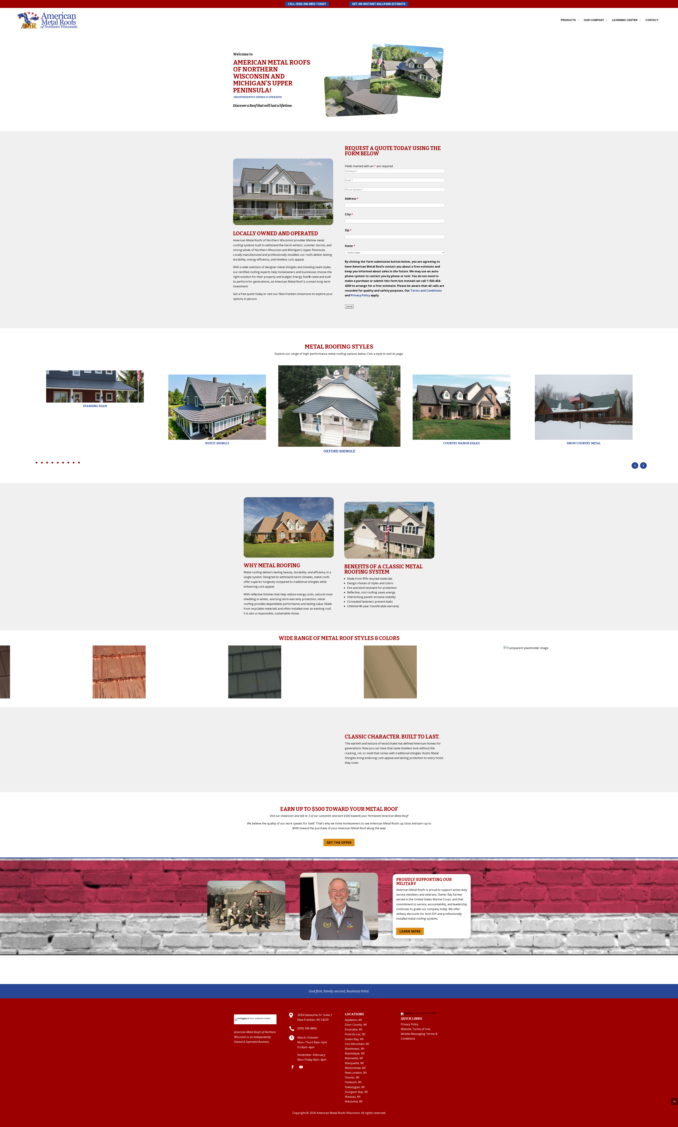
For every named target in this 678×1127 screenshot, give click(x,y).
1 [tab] (36, 463)
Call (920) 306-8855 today (307, 4)
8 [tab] (74, 463)
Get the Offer (339, 842)
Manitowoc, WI (354, 1049)
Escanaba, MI (353, 1029)
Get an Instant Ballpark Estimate (378, 4)
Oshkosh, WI (353, 1082)
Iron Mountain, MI (357, 1044)
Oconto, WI (352, 1077)
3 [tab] (47, 463)
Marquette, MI (354, 1063)
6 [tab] (63, 463)
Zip (348, 230)
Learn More (410, 931)
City (349, 214)
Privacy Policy (360, 295)
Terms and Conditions (426, 290)
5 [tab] (58, 463)
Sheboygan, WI (355, 1087)
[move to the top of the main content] (674, 1101)
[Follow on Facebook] (292, 1067)
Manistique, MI (355, 1053)
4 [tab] (52, 463)
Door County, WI (356, 1025)
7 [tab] (68, 463)
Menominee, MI (355, 1068)
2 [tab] (42, 463)
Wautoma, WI (354, 1101)
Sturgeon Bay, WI (356, 1092)
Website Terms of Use (415, 1029)
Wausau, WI (353, 1097)
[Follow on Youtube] (301, 1067)
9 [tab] (79, 463)
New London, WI (356, 1073)
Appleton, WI (353, 1020)
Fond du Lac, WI (355, 1034)
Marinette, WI (354, 1058)
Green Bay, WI (354, 1039)
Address (351, 199)
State (350, 246)
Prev (635, 465)
